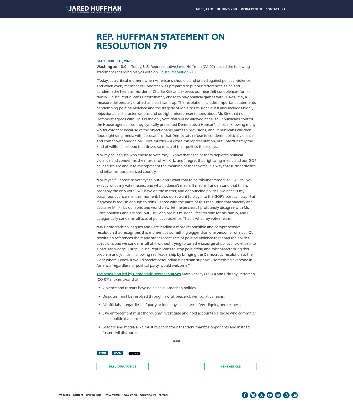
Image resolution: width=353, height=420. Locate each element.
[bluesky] (253, 395)
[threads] (286, 395)
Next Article (230, 366)
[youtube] (270, 395)
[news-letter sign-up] (294, 395)
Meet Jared (204, 9)
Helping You (227, 9)
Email (117, 352)
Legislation (130, 395)
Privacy (163, 395)
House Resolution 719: (178, 72)
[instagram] (278, 395)
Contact (272, 9)
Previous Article (122, 366)
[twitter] (261, 395)
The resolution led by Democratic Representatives (139, 273)
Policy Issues (148, 395)
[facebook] (245, 395)
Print (102, 352)
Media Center (251, 9)
